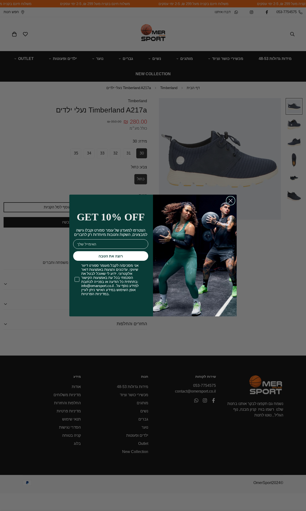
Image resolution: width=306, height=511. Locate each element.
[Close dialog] (230, 201)
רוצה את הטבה (110, 256)
